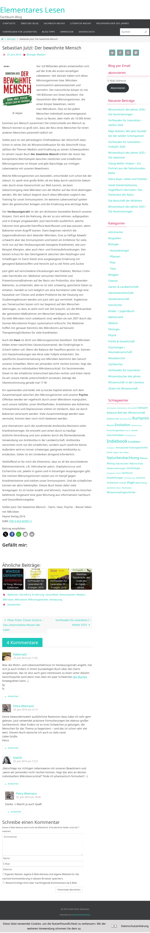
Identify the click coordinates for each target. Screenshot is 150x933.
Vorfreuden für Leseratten (124, 370)
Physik (112, 335)
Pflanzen (115, 256)
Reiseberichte (116, 358)
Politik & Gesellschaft (121, 341)
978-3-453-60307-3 (20, 520)
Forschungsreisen (116, 430)
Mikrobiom (21, 597)
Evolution (122, 424)
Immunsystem (67, 593)
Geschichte (115, 305)
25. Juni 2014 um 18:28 (28, 793)
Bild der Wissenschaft (131, 412)
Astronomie (115, 232)
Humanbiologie (119, 250)
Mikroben (8, 597)
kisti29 (17, 754)
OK (114, 926)
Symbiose (140, 477)
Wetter (118, 488)
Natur (126, 452)
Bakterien (12, 593)
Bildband (112, 412)
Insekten (134, 442)
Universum (113, 482)
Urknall (122, 482)
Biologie (11, 39)
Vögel (130, 482)
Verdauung (56, 597)
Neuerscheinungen (116, 468)
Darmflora (25, 593)
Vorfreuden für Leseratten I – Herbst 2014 (73, 619)
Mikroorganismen (38, 597)
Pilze (112, 262)
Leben (116, 452)
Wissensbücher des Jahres (124, 376)
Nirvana (75, 911)
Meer (121, 453)
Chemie (113, 281)
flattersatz (20, 651)
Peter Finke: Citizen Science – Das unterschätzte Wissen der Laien (23, 621)
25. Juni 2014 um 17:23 (25, 758)
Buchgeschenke (126, 419)
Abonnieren (118, 88)
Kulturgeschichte (138, 447)
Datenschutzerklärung (135, 926)
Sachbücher (115, 364)
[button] (5, 533)
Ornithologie (133, 468)
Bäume (110, 425)
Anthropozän (111, 408)
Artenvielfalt (132, 408)
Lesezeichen (13, 601)
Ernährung (38, 593)
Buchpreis (140, 418)
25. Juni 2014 (14, 54)
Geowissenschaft (118, 299)
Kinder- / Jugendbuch (121, 311)
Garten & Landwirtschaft (123, 287)
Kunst (109, 452)
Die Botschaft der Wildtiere (125, 200)
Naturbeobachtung (123, 457)
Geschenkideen (115, 435)
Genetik (134, 430)
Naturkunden (122, 463)
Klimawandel (122, 447)
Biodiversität (113, 418)
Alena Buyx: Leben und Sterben (127, 179)
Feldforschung (136, 425)
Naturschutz (136, 463)
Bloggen (113, 274)
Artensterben (122, 408)
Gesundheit (51, 593)
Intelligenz (111, 448)
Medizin (41, 54)
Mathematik (115, 317)
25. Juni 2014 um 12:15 (25, 706)
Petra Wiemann (23, 703)
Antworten (13, 692)
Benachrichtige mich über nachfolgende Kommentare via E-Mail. (41, 879)
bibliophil (143, 407)
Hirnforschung (130, 435)
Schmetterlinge (129, 478)
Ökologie (114, 329)
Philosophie (111, 473)
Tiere (113, 268)
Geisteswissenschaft (121, 293)
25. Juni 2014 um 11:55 (25, 654)
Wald (137, 482)
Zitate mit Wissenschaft (123, 388)
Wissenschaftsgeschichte (121, 492)
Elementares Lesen (32, 10)
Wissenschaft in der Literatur (126, 382)
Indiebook (117, 441)
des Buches (80, 673)
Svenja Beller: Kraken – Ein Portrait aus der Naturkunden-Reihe (127, 168)
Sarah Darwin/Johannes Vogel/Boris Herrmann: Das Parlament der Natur (125, 189)
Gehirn (128, 431)
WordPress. (86, 911)
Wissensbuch (127, 488)
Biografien (114, 238)
